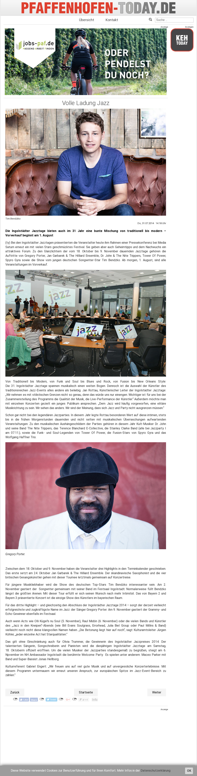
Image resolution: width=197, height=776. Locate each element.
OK (189, 771)
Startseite (86, 692)
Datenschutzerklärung (155, 770)
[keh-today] (182, 40)
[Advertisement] (85, 738)
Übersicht (86, 20)
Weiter (156, 692)
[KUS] (86, 61)
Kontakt (112, 20)
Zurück (14, 692)
